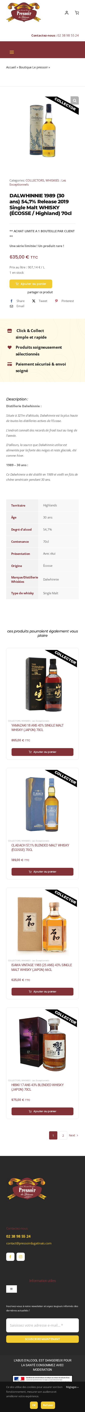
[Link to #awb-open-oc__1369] (77, 13)
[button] (75, 100)
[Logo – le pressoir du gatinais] (23, 4)
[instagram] (21, 1257)
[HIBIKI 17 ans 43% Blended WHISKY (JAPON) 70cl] (42, 1012)
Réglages (71, 1387)
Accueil (11, 67)
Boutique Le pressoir (33, 67)
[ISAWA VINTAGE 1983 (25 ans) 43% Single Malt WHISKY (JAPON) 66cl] (42, 892)
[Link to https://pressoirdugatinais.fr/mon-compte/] (66, 13)
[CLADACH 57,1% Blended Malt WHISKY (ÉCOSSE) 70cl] (42, 772)
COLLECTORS (35, 180)
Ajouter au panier (33, 284)
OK (34, 1405)
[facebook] (10, 1257)
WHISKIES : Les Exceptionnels (35, 720)
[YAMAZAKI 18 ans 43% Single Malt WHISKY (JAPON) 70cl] (42, 652)
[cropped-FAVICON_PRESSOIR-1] (26, 1170)
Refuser (48, 1405)
